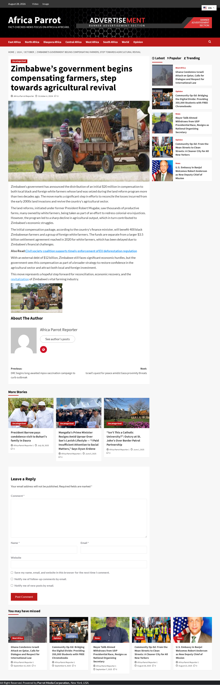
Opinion (138, 42)
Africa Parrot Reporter (24, 96)
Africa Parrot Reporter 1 (24, 445)
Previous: (43, 373)
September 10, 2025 (22, 665)
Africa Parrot (34, 20)
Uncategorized (19, 61)
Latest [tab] (160, 58)
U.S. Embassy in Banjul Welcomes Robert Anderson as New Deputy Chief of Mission (191, 173)
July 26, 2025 (43, 445)
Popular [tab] (175, 58)
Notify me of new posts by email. (34, 585)
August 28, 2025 (144, 665)
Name (15, 542)
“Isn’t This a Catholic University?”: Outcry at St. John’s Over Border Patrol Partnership (124, 439)
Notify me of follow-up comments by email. (40, 579)
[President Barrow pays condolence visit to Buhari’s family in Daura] (31, 413)
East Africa (14, 42)
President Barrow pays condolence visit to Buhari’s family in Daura (29, 437)
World (125, 42)
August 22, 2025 (185, 665)
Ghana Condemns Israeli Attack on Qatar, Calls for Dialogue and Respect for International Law (189, 77)
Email (85, 542)
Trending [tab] (193, 58)
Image (45, 3)
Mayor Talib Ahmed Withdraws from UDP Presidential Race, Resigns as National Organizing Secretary (192, 125)
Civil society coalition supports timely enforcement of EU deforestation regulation (81, 251)
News (177, 114)
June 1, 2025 (138, 449)
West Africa (92, 42)
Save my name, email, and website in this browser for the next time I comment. (62, 572)
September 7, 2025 (104, 669)
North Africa (32, 42)
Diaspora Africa (52, 42)
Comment (17, 495)
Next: (116, 371)
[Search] (210, 42)
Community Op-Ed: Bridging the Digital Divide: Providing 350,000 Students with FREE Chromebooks (191, 101)
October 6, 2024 (45, 96)
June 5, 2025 (90, 453)
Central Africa (73, 42)
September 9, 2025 (63, 665)
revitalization (20, 279)
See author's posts (57, 339)
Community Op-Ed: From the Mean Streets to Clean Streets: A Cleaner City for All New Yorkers (192, 149)
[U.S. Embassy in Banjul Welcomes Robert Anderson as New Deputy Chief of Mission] (162, 170)
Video (35, 3)
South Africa (110, 42)
